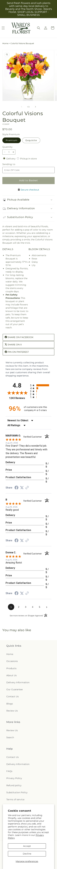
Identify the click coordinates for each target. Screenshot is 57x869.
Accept (27, 846)
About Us (11, 675)
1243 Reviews (18, 398)
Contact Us (12, 696)
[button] (38, 28)
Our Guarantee (14, 689)
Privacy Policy (14, 778)
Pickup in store (28, 158)
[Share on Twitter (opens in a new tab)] (22, 487)
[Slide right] (35, 106)
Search (10, 737)
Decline (27, 853)
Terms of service (15, 799)
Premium (11, 140)
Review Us (12, 710)
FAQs (9, 771)
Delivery (11, 158)
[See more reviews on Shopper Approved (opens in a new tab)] (27, 487)
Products (11, 668)
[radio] (40, 385)
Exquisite (31, 140)
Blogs (9, 703)
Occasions (12, 661)
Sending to (13, 164)
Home (5, 43)
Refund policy (14, 785)
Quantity (7, 146)
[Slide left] (21, 106)
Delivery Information (17, 682)
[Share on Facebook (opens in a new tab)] (16, 488)
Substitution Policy (17, 792)
